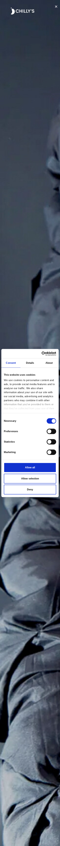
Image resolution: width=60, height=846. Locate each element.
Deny (30, 489)
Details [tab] (30, 362)
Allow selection (30, 478)
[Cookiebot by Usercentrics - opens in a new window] (42, 353)
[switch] (51, 431)
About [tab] (49, 362)
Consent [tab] (11, 362)
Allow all (30, 467)
